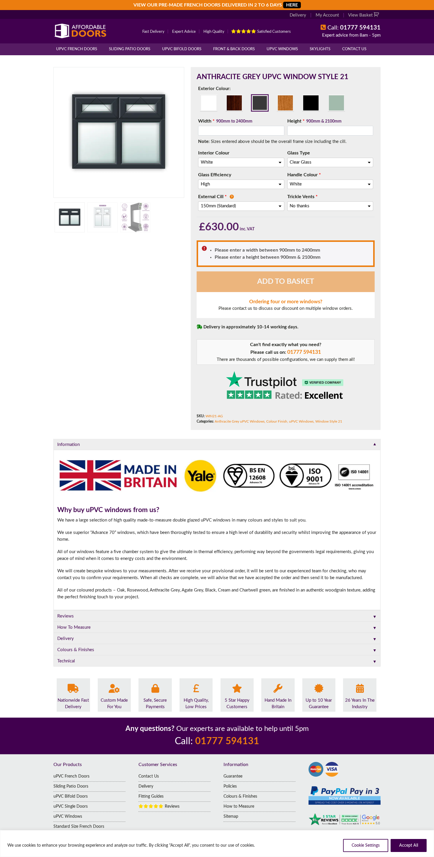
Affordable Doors (81, 30)
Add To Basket (285, 281)
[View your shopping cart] (377, 15)
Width (225, 121)
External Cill (212, 196)
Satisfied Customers (273, 32)
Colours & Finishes (240, 796)
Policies (230, 786)
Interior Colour (213, 153)
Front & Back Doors (234, 49)
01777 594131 (304, 352)
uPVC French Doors (76, 49)
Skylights (320, 49)
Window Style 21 (328, 421)
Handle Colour (304, 174)
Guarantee (232, 776)
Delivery (298, 15)
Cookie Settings (366, 845)
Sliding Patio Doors (129, 49)
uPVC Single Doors (70, 806)
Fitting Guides (151, 796)
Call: (354, 28)
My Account (327, 15)
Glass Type (298, 153)
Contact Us (354, 49)
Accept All (408, 845)
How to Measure (238, 806)
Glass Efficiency (214, 174)
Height (314, 121)
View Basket (361, 15)
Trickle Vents (302, 196)
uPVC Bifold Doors (181, 49)
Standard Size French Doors (78, 827)
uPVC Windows (282, 49)
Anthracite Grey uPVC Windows (240, 421)
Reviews (172, 806)
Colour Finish (276, 421)
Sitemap (230, 816)
